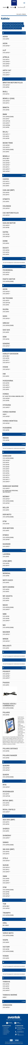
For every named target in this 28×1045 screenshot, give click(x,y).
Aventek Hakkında (6, 1027)
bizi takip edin (10, 1023)
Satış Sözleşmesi (6, 1032)
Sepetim (5, 7)
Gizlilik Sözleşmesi (6, 1031)
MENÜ (20, 3)
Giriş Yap (12, 7)
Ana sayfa (19, 14)
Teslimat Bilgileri (6, 1030)
